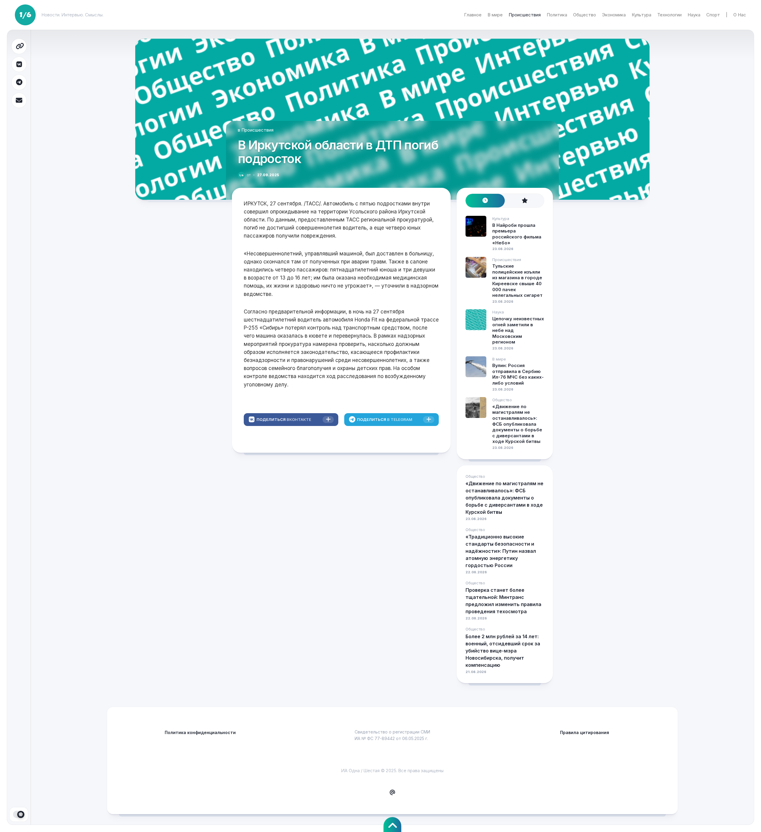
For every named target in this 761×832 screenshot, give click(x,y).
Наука (694, 15)
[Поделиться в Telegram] (19, 82)
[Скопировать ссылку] (19, 46)
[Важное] (524, 201)
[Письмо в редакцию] (392, 792)
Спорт (713, 15)
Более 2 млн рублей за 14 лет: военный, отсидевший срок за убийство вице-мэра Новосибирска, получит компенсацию (503, 650)
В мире (495, 15)
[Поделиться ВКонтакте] (19, 64)
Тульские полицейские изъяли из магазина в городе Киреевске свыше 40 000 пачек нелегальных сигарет (517, 280)
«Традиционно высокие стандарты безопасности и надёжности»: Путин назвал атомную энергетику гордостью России (501, 551)
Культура (641, 15)
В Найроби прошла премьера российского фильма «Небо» (516, 234)
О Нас (739, 15)
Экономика (614, 15)
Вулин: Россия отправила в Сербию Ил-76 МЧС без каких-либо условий (518, 374)
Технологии (669, 15)
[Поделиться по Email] (19, 100)
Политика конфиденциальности (200, 732)
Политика (557, 15)
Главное (473, 15)
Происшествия (525, 15)
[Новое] (485, 201)
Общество (584, 15)
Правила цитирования (584, 732)
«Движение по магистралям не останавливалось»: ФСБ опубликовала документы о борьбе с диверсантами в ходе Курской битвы (517, 424)
